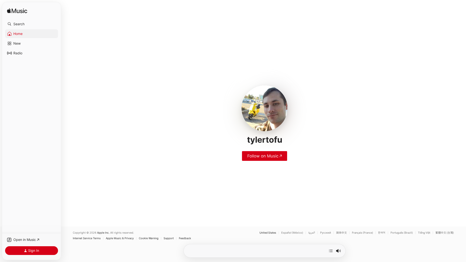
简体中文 (341, 232)
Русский (325, 232)
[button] (31, 24)
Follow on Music (262, 156)
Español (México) (292, 232)
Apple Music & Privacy (120, 238)
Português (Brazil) (402, 232)
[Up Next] (331, 250)
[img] (17, 11)
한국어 (381, 232)
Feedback (185, 238)
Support (169, 238)
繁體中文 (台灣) (444, 232)
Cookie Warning (148, 238)
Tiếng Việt (424, 232)
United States (267, 232)
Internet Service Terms (87, 238)
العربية (311, 232)
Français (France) (362, 232)
